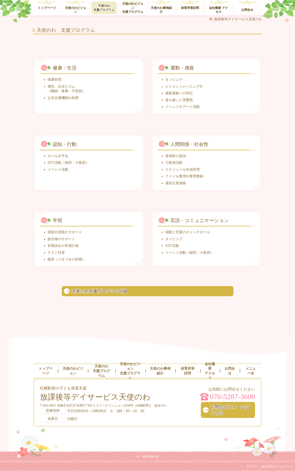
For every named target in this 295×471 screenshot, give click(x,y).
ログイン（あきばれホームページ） (271, 466)
